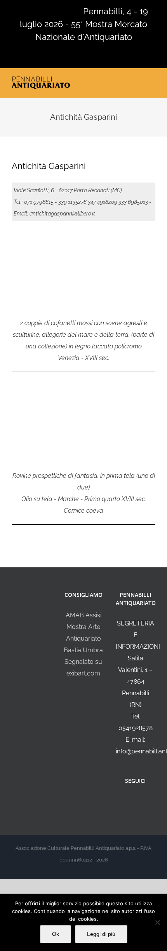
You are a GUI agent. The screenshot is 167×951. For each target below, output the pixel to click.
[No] (157, 922)
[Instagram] (140, 801)
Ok (55, 934)
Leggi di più (101, 934)
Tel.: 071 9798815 (34, 202)
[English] (26, 10)
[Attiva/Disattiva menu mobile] (152, 81)
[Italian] (16, 10)
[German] (46, 10)
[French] (36, 10)
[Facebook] (130, 801)
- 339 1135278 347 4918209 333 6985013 (101, 202)
